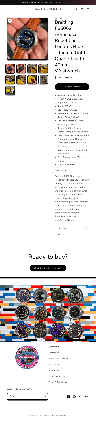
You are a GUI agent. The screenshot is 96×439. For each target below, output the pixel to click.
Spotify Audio (55, 370)
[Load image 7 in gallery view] (32, 79)
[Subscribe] (45, 396)
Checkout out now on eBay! (48, 268)
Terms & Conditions (58, 382)
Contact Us (54, 352)
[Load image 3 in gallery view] (32, 68)
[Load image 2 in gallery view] (21, 68)
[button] (8, 9)
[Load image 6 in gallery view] (21, 79)
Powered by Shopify (59, 416)
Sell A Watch (55, 364)
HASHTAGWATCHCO (43, 416)
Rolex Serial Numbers (59, 358)
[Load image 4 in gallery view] (43, 68)
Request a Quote (72, 86)
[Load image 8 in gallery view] (43, 79)
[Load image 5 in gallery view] (10, 79)
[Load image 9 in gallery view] (10, 90)
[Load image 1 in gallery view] (10, 68)
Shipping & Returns (57, 376)
